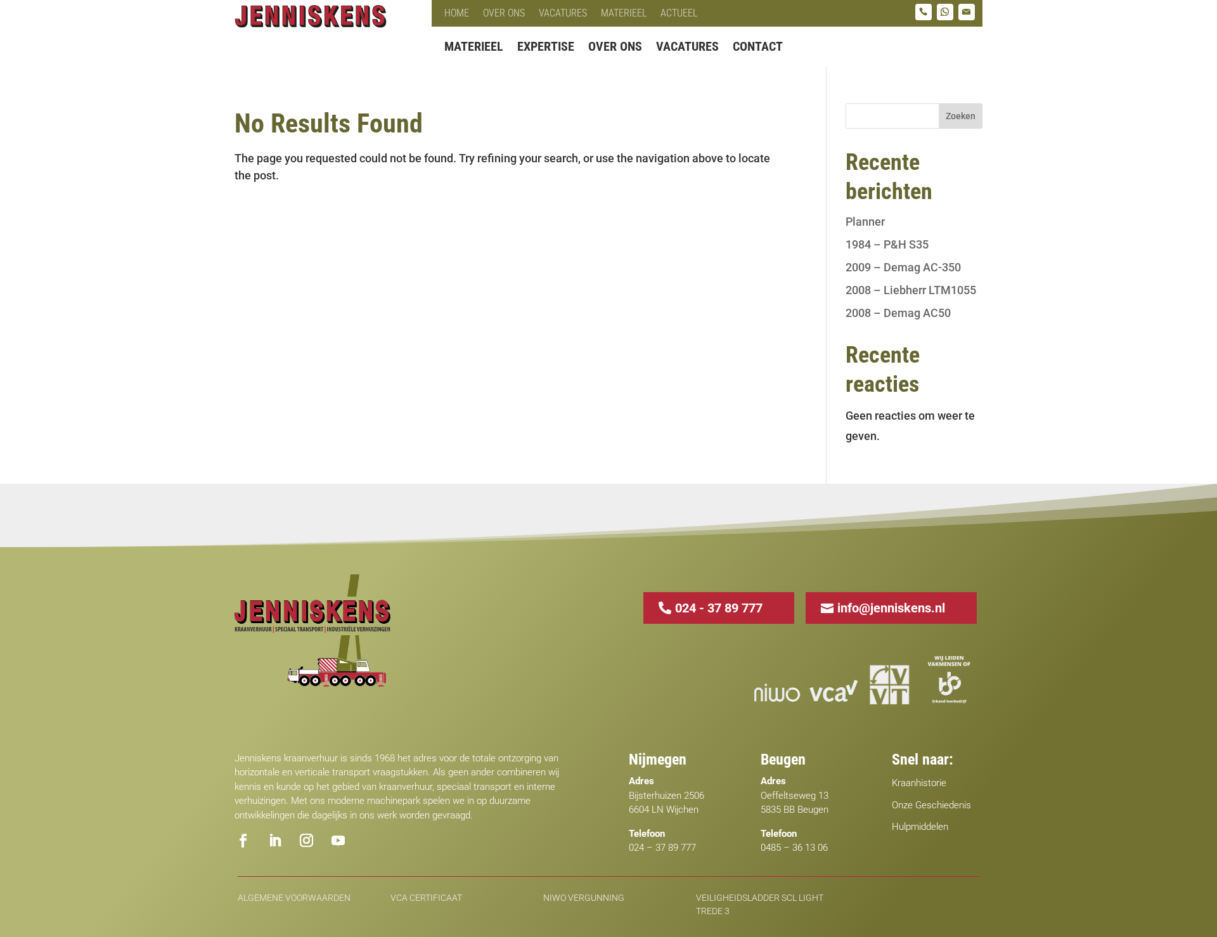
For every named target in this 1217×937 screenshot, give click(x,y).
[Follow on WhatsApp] (945, 12)
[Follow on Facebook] (242, 840)
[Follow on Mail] (966, 12)
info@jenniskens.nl (891, 608)
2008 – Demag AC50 (898, 313)
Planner (865, 221)
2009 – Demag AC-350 (903, 267)
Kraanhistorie (919, 783)
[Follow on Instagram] (306, 840)
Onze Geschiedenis (931, 805)
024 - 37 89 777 (719, 608)
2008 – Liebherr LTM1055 (911, 290)
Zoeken (961, 116)
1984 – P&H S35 (887, 244)
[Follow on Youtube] (338, 840)
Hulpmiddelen (920, 826)
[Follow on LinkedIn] (274, 840)
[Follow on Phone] (923, 12)
